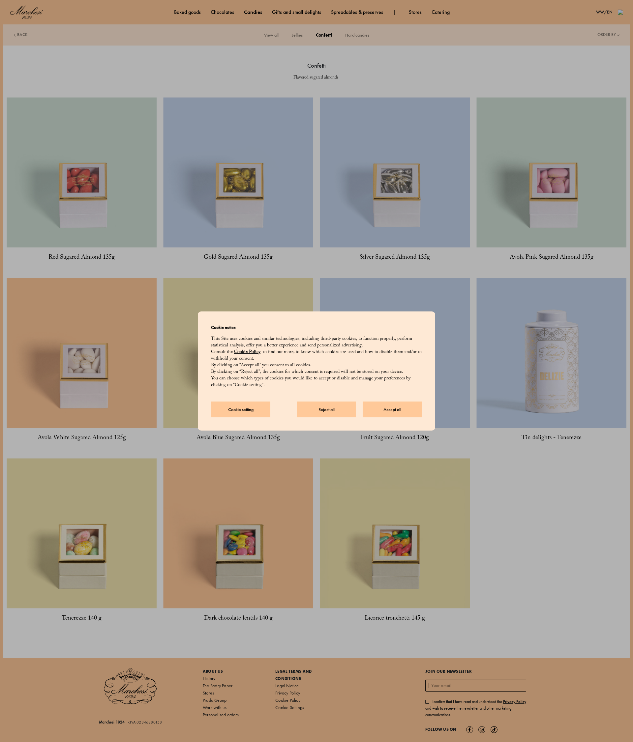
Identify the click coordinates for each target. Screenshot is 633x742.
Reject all (326, 409)
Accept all (392, 409)
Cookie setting (241, 409)
